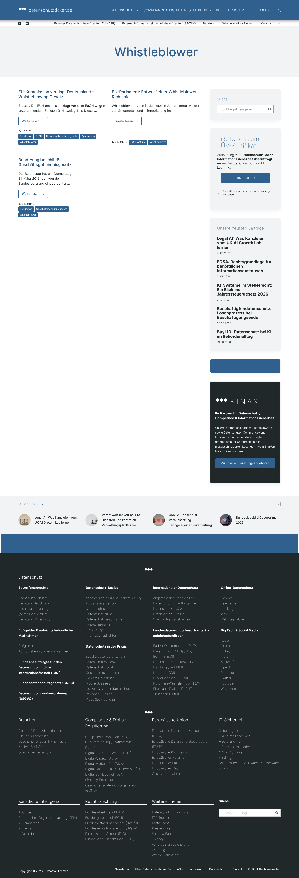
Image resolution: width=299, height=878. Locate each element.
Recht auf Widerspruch (35, 619)
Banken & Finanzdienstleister (39, 731)
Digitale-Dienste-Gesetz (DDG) (108, 753)
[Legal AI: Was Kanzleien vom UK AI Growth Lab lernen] (24, 520)
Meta (224, 656)
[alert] (245, 193)
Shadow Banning (164, 834)
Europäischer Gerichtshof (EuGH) (109, 839)
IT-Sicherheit (239, 10)
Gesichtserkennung (100, 678)
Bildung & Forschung (33, 736)
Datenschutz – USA (167, 608)
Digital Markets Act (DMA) (104, 764)
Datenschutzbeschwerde (104, 662)
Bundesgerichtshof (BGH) (104, 818)
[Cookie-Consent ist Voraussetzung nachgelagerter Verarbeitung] (159, 520)
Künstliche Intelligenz (38, 801)
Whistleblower (28, 141)
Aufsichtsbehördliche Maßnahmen (43, 651)
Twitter (226, 678)
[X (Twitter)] (19, 23)
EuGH (39, 136)
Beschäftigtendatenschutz (105, 656)
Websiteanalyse (232, 619)
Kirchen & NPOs (30, 747)
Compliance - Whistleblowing (107, 737)
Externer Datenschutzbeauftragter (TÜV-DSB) (84, 23)
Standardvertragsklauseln (172, 619)
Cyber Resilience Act (234, 736)
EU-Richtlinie (138, 141)
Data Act (91, 747)
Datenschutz (122, 10)
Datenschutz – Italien (169, 614)
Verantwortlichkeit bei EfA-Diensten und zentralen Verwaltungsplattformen (122, 520)
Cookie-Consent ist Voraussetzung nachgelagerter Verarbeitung (190, 520)
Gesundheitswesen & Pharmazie (42, 741)
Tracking (227, 608)
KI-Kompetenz (28, 823)
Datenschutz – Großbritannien (175, 603)
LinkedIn (227, 651)
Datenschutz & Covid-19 (170, 812)
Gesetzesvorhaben (166, 774)
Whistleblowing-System (237, 23)
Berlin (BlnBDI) (163, 656)
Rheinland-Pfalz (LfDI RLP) (172, 689)
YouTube (227, 683)
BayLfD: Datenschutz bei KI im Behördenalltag (244, 334)
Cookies (227, 598)
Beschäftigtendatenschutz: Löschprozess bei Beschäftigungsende (244, 313)
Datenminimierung (99, 614)
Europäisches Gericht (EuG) (105, 834)
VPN (224, 614)
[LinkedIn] (27, 23)
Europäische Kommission (170, 752)
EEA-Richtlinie (162, 818)
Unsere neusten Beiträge (240, 228)
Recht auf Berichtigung (35, 603)
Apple (225, 640)
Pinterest (227, 672)
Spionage (159, 839)
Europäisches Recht (166, 768)
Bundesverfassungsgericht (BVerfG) (111, 823)
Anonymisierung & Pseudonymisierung (114, 598)
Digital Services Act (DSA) (104, 774)
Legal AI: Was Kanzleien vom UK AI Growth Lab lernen (240, 243)
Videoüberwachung (100, 699)
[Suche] (279, 10)
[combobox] (241, 109)
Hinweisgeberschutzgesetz (61, 136)
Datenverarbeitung (99, 625)
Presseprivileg (162, 828)
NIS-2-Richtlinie (230, 752)
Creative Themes (57, 871)
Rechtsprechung (101, 801)
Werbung (158, 850)
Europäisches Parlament (170, 757)
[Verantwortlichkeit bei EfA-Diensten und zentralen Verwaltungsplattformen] (91, 520)
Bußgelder (25, 646)
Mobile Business (98, 683)
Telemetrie (228, 603)
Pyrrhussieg (88, 136)
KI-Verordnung (28, 834)
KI (217, 10)
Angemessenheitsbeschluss (173, 598)
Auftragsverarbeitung (101, 603)
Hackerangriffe (230, 741)
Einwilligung (94, 630)
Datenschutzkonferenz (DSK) (174, 662)
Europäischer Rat (164, 763)
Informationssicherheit (235, 747)
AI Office (24, 812)
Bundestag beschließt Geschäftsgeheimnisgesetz (44, 162)
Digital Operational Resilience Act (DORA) (116, 769)
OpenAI (226, 667)
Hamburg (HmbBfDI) (168, 667)
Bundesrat (26, 136)
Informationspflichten (101, 635)
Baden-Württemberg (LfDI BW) (175, 646)
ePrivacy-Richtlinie (99, 780)
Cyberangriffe (229, 731)
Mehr (265, 10)
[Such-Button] (269, 109)
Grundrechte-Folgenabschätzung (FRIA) (47, 818)
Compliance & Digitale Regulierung (175, 10)
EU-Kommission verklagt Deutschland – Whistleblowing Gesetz (56, 94)
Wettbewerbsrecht (166, 855)
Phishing (225, 757)
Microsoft (228, 662)
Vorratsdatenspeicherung (170, 844)
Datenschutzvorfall (99, 667)
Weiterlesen (35, 122)
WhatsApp (228, 689)
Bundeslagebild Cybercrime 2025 (256, 520)
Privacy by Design (99, 694)
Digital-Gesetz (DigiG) (101, 758)
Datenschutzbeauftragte (104, 619)
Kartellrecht (160, 823)
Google (226, 646)
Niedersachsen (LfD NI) (170, 678)
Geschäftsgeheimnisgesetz (51, 208)
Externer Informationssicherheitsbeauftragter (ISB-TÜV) (159, 23)
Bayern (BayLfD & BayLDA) (172, 651)
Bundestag (26, 208)
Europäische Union (170, 719)
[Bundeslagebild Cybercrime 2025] (226, 520)
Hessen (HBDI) (164, 672)
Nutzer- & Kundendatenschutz (108, 689)
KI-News (24, 828)
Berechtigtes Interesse (102, 608)
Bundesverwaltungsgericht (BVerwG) (112, 828)
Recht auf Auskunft (32, 598)
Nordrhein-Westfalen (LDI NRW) (176, 683)
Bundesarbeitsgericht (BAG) (106, 812)
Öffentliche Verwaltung (35, 752)
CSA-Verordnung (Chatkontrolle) (109, 742)
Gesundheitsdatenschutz (104, 672)
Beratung (209, 23)
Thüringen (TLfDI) (166, 694)
